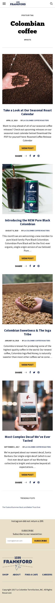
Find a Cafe (31, 574)
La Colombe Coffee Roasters (36, 120)
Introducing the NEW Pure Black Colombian (27, 222)
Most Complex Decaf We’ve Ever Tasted (27, 439)
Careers (47, 574)
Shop (5, 574)
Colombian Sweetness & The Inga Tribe (27, 332)
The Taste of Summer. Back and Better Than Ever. (21, 507)
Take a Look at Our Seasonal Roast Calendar (27, 112)
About (17, 574)
